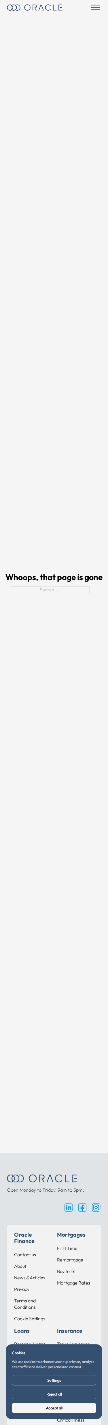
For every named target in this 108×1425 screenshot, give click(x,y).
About (20, 1266)
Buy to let (66, 1271)
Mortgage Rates (73, 1283)
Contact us (25, 1254)
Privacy (21, 1289)
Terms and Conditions (25, 1304)
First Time (67, 1248)
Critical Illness (70, 1420)
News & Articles (29, 1277)
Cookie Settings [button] (29, 1318)
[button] (95, 7)
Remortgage (70, 1260)
